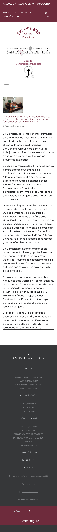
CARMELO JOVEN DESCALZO (28, 434)
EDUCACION (28, 430)
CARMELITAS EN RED (28, 388)
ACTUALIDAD (9, 13)
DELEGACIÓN (28, 411)
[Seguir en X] (29, 511)
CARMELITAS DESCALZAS (28, 384)
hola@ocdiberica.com (30, 500)
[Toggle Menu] (6, 86)
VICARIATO (28, 407)
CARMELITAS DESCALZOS (28, 377)
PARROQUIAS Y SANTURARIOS (28, 438)
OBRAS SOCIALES (28, 445)
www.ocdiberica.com (30, 492)
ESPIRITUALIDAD (28, 426)
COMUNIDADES (28, 404)
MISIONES (28, 441)
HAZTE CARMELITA (28, 381)
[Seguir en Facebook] (35, 511)
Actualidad (19, 126)
